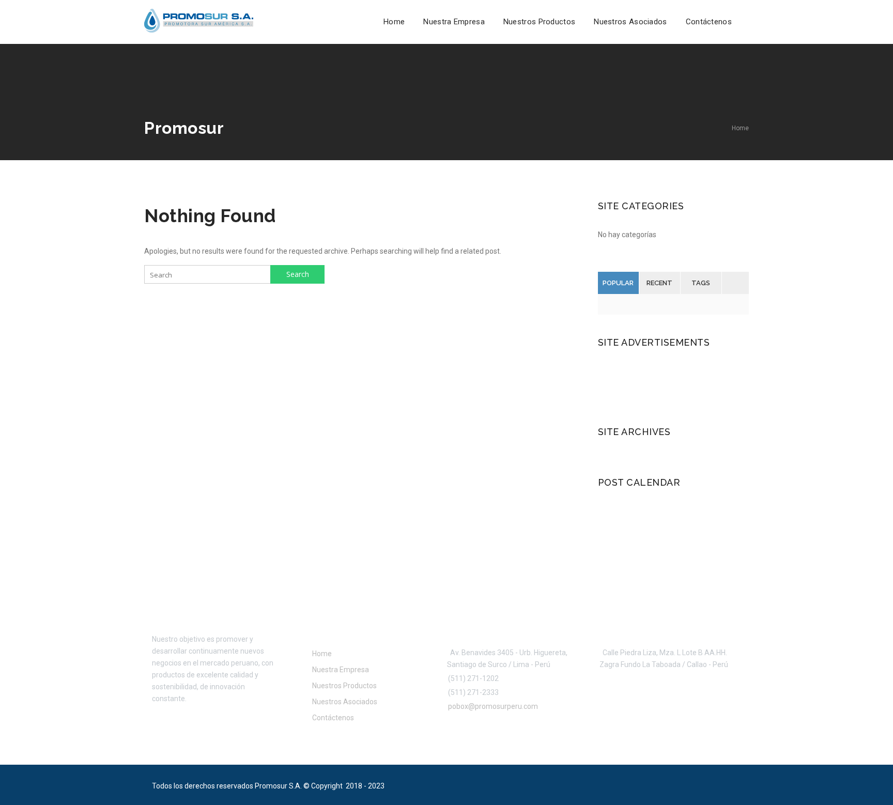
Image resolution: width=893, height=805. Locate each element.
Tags (700, 283)
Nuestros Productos (539, 21)
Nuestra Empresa (454, 21)
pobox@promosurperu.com (491, 706)
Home (394, 21)
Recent (659, 283)
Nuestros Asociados (630, 21)
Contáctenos (709, 21)
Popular (618, 283)
